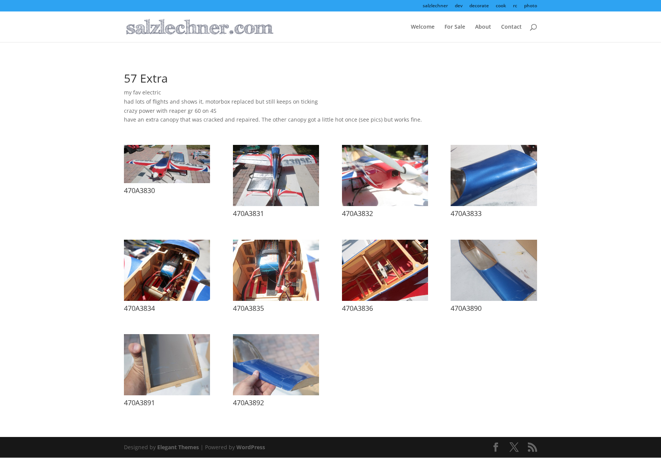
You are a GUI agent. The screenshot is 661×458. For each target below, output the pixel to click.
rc (515, 6)
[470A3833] (494, 204)
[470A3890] (494, 298)
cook (501, 6)
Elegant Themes (178, 447)
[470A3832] (385, 204)
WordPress (250, 447)
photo (530, 6)
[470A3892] (276, 393)
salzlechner (435, 6)
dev (458, 6)
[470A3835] (276, 298)
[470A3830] (167, 181)
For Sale (454, 27)
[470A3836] (385, 298)
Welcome (423, 27)
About (483, 27)
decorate (479, 6)
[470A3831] (276, 204)
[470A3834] (167, 298)
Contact (511, 27)
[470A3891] (167, 393)
